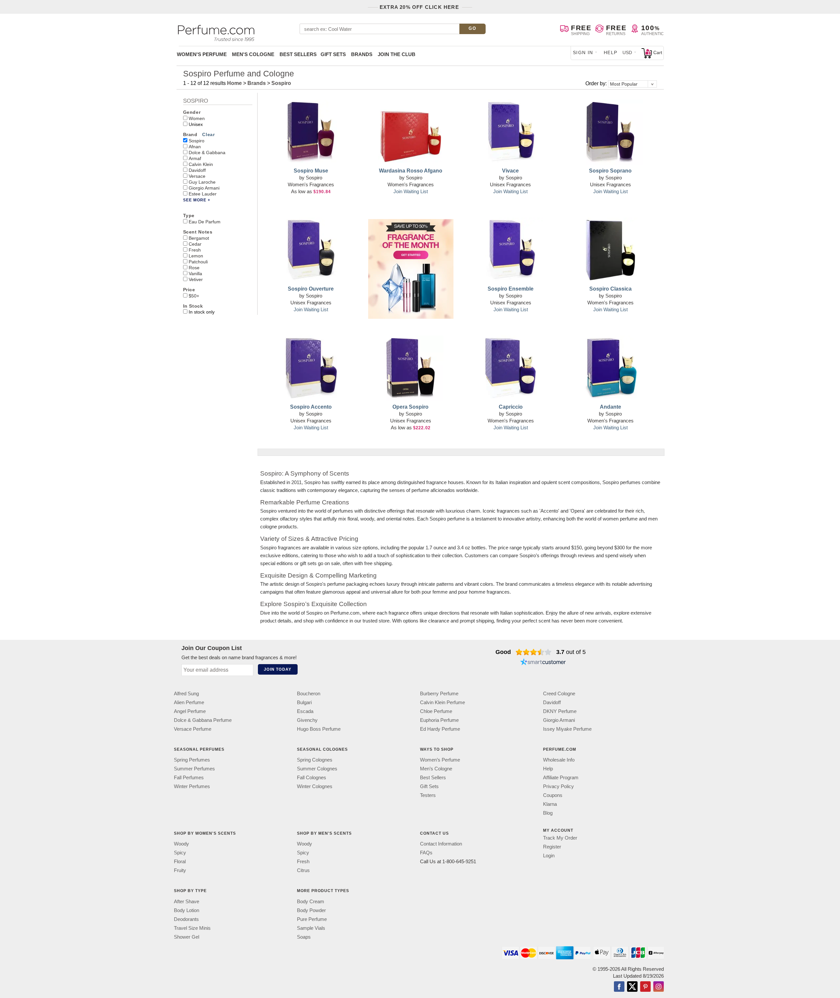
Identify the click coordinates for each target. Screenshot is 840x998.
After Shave (186, 901)
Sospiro (196, 140)
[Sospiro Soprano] (610, 132)
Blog (548, 813)
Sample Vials (311, 928)
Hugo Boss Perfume (319, 729)
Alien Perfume (189, 702)
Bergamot (199, 238)
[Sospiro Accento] (311, 368)
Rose (194, 267)
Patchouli (198, 261)
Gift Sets (333, 54)
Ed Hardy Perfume (440, 729)
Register (552, 846)
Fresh (195, 250)
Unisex (196, 124)
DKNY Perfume (560, 711)
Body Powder (311, 910)
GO (472, 28)
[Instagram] (658, 987)
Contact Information (441, 844)
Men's (253, 54)
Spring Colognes (314, 760)
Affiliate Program (560, 777)
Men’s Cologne (436, 768)
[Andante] (610, 368)
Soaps (304, 937)
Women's (202, 54)
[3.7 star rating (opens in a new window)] (534, 652)
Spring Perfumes (192, 760)
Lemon (196, 255)
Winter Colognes (314, 786)
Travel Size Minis (192, 928)
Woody (181, 844)
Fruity (180, 870)
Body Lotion (186, 910)
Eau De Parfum (204, 221)
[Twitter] (632, 987)
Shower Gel (186, 937)
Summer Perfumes (194, 768)
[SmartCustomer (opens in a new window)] (543, 662)
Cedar (195, 244)
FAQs (426, 853)
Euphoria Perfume (439, 720)
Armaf (195, 158)
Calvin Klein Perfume (442, 702)
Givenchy (307, 720)
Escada (305, 711)
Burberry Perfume (439, 693)
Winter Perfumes (192, 786)
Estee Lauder (203, 193)
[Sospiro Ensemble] (510, 250)
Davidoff (197, 170)
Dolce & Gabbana (207, 152)
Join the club (396, 54)
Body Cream (310, 901)
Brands (361, 54)
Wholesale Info (559, 760)
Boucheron (308, 693)
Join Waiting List (410, 191)
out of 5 (571, 652)
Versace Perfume (192, 729)
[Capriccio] (510, 368)
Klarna (550, 804)
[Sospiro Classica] (610, 250)
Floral (180, 862)
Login (549, 855)
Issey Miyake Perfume (567, 729)
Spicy (180, 853)
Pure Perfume (312, 919)
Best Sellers (298, 54)
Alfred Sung (186, 693)
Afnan (195, 146)
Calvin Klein (201, 164)
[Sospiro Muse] (311, 132)
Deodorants (186, 919)
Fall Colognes (311, 777)
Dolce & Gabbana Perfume (203, 720)
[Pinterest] (645, 987)
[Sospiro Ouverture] (311, 250)
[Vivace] (510, 132)
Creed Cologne (559, 693)
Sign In (583, 52)
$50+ (194, 295)
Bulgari (304, 702)
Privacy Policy (558, 786)
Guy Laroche (202, 182)
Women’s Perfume (440, 760)
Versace (197, 176)
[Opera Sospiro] (411, 368)
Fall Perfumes (189, 777)
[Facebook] (619, 987)
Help (611, 52)
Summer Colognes (317, 768)
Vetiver (196, 279)
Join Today (277, 669)
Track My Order (560, 838)
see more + (196, 200)
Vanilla (195, 273)
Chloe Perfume (436, 711)
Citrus (303, 870)
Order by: (596, 83)
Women (197, 118)
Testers (428, 795)
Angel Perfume (190, 711)
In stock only (202, 312)
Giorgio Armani (204, 188)
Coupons (552, 795)
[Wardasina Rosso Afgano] (411, 132)
